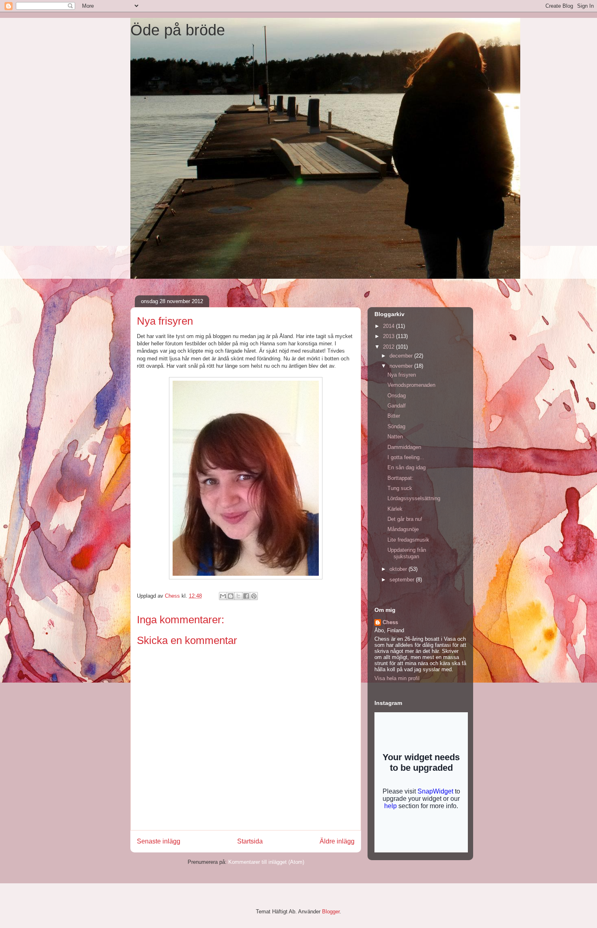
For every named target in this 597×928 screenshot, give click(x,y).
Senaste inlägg (158, 841)
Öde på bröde (177, 30)
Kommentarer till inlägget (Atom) (266, 862)
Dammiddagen (404, 447)
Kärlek (394, 509)
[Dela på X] (238, 596)
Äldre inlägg (337, 841)
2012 (389, 347)
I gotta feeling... (405, 457)
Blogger (331, 911)
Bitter (393, 416)
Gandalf (396, 406)
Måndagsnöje (403, 529)
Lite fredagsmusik (408, 540)
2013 (389, 336)
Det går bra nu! (404, 519)
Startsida (250, 841)
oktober (399, 569)
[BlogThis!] (231, 596)
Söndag (396, 426)
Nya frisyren (401, 375)
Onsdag (396, 395)
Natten (395, 437)
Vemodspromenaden (411, 385)
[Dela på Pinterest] (254, 596)
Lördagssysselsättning (413, 498)
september (402, 580)
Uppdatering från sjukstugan (406, 553)
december (401, 356)
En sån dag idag (406, 467)
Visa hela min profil (397, 678)
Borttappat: (400, 478)
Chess (390, 622)
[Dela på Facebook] (246, 596)
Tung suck (399, 488)
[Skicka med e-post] (223, 596)
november (401, 366)
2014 (389, 326)
